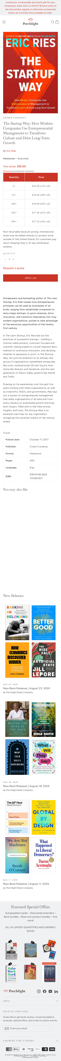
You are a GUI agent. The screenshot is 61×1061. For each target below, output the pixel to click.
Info (6, 1001)
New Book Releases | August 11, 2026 (26, 883)
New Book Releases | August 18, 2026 (26, 786)
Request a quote (13, 268)
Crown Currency (14, 118)
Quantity (9, 253)
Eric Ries (11, 151)
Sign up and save (15, 1011)
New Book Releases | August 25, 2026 (26, 688)
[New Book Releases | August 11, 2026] (30, 837)
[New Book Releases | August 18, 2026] (30, 739)
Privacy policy (21, 1056)
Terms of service (38, 1056)
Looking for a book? (18, 1040)
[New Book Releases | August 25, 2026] (30, 641)
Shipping (7, 171)
